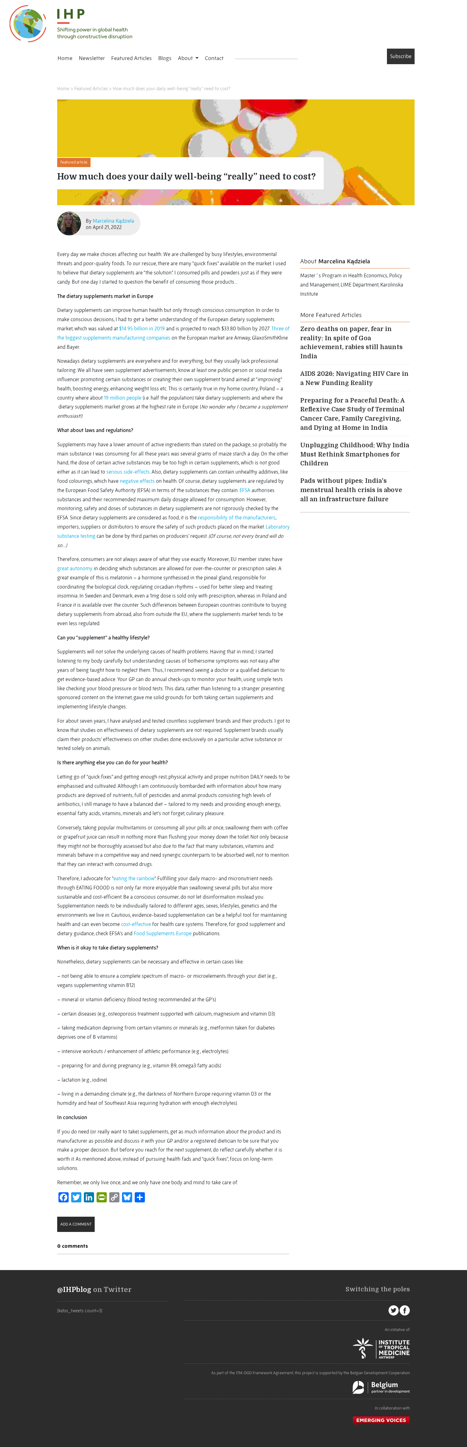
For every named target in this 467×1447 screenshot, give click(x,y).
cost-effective (136, 924)
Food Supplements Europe (163, 933)
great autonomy (74, 568)
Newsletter (92, 58)
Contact (214, 58)
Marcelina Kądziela (113, 221)
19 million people (122, 398)
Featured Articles (131, 58)
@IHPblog (74, 1290)
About (186, 58)
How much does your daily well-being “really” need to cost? (171, 88)
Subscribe (400, 56)
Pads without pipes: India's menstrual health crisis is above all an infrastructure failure (351, 490)
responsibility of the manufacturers (236, 517)
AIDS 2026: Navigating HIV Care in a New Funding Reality (354, 378)
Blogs (165, 58)
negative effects (137, 481)
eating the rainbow (133, 878)
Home (65, 58)
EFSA (245, 490)
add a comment (75, 1224)
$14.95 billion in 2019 (142, 328)
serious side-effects (128, 472)
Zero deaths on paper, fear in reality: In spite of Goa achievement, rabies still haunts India (351, 343)
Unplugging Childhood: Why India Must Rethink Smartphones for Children (354, 454)
